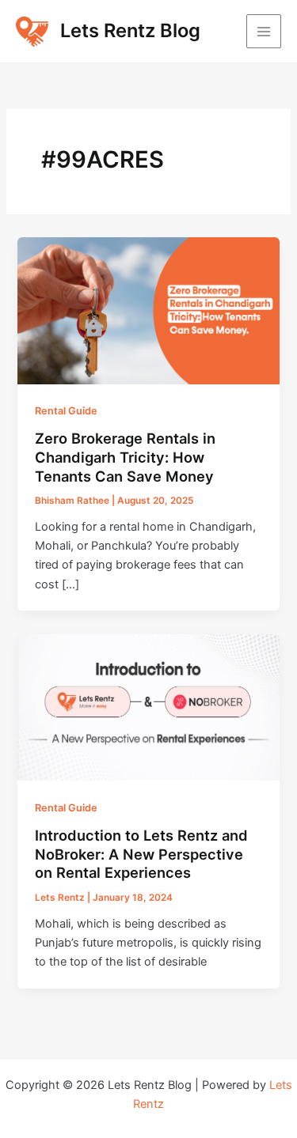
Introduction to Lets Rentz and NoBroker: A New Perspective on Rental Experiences (141, 853)
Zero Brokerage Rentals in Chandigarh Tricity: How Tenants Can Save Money (125, 456)
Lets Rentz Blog (130, 30)
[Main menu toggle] (263, 31)
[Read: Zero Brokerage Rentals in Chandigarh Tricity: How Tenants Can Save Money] (148, 310)
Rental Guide (66, 411)
